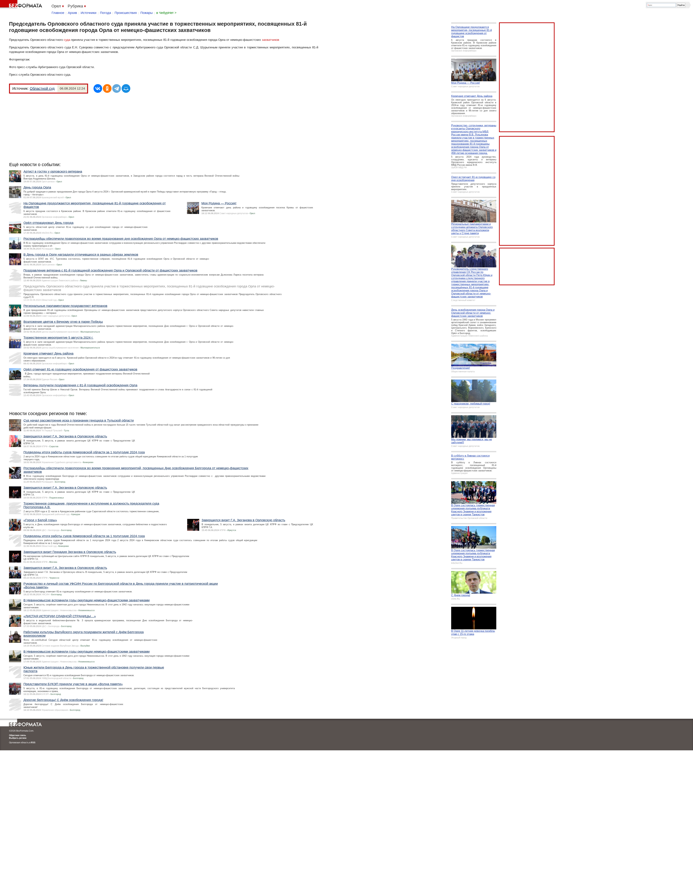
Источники (88, 13)
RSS (33, 742)
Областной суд (42, 88)
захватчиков (270, 40)
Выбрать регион (17, 738)
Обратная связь (17, 735)
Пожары (146, 13)
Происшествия (126, 13)
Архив (72, 13)
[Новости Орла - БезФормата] (21, 4)
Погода (105, 13)
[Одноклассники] (107, 88)
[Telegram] (116, 88)
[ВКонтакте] (97, 88)
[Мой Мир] (126, 88)
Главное (58, 13)
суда (67, 40)
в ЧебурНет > (166, 13)
